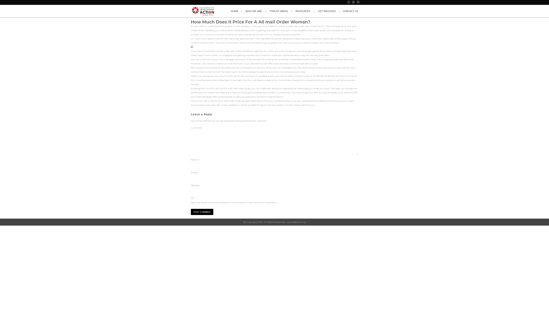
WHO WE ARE (253, 11)
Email (194, 172)
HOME (234, 11)
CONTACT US (350, 11)
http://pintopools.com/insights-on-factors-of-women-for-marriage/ (257, 67)
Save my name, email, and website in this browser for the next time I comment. (234, 202)
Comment (196, 127)
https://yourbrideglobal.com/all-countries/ (264, 92)
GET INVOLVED (327, 11)
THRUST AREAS (278, 11)
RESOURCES (303, 11)
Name (195, 159)
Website (195, 185)
